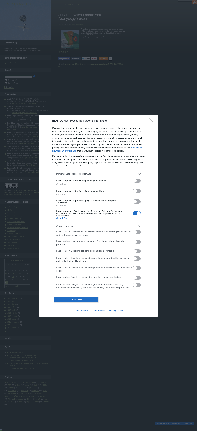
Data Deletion (81, 310)
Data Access (98, 310)
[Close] (152, 121)
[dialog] (98, 215)
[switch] (137, 181)
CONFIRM (76, 300)
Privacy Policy (116, 310)
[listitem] (98, 173)
